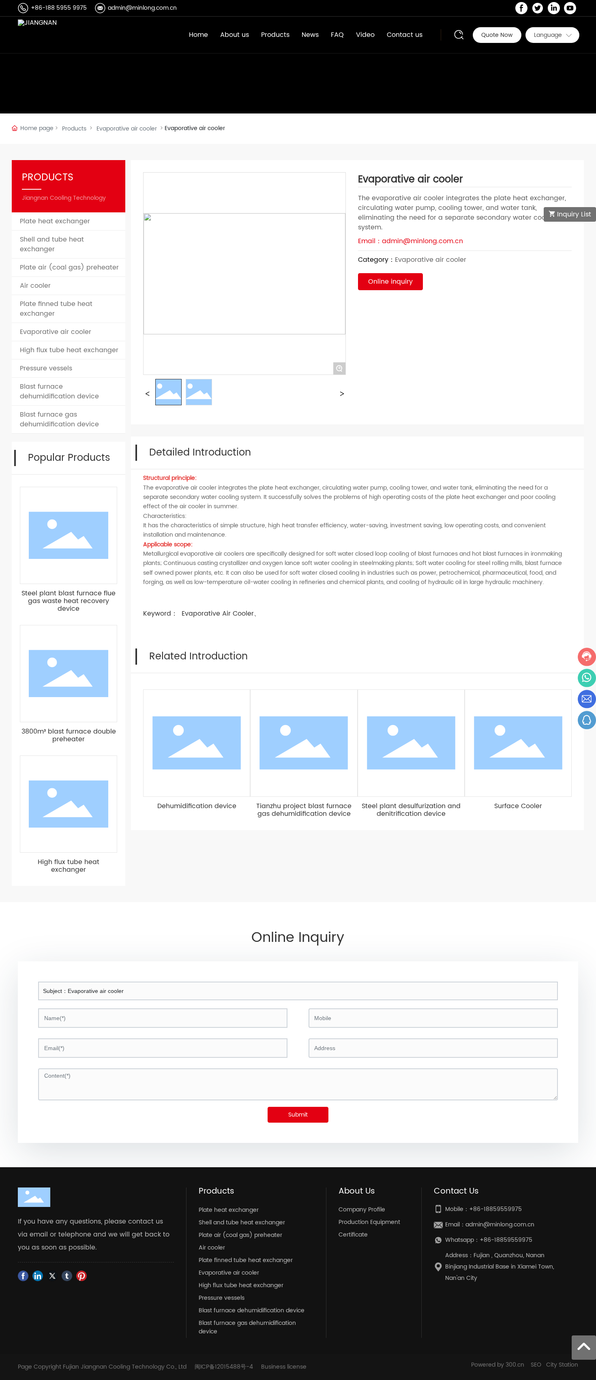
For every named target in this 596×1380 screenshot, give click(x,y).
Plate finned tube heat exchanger (246, 1260)
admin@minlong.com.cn (142, 8)
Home (198, 35)
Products (275, 35)
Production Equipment (369, 1222)
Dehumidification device (196, 806)
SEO (536, 1364)
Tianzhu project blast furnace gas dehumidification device (304, 810)
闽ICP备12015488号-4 (224, 1366)
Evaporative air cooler (126, 128)
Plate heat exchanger (229, 1210)
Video (365, 35)
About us (234, 35)
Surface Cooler (518, 806)
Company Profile (362, 1209)
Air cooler (212, 1247)
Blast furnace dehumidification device (251, 1310)
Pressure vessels (221, 1298)
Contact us (404, 35)
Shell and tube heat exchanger (242, 1222)
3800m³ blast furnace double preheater (68, 735)
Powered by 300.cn (497, 1364)
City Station (562, 1364)
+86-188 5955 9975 (59, 8)
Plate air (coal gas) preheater (240, 1235)
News (310, 35)
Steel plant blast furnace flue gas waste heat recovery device (68, 601)
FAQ (337, 35)
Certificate (353, 1234)
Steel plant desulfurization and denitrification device (411, 810)
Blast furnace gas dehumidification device (247, 1327)
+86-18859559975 (495, 1209)
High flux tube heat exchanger (68, 866)
